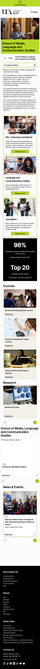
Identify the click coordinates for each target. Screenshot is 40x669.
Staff (4, 586)
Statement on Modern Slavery (13, 630)
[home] (5, 58)
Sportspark (6, 614)
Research (6, 599)
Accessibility (7, 625)
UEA (4, 597)
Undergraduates (8, 576)
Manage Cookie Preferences (13, 635)
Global (5, 604)
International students (10, 581)
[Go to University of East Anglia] (11, 12)
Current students (8, 583)
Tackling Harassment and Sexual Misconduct (18, 642)
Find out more (20, 151)
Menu (35, 12)
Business (6, 602)
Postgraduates (8, 578)
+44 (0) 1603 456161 (10, 659)
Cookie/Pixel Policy (9, 633)
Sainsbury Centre (9, 609)
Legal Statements (9, 628)
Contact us (6, 607)
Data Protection (8, 637)
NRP (4, 612)
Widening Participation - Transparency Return (18, 640)
